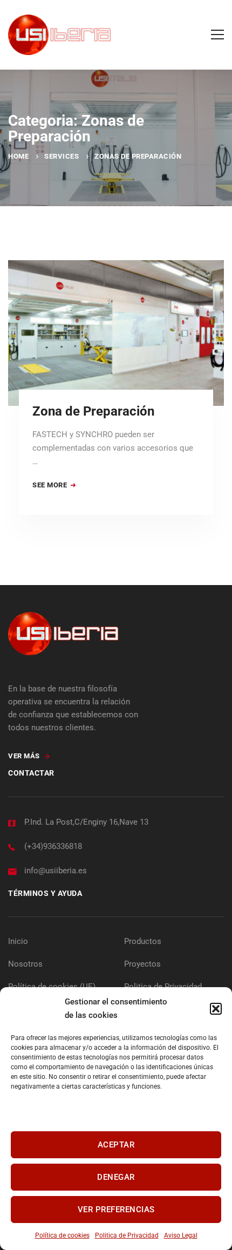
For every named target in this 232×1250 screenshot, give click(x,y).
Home (18, 156)
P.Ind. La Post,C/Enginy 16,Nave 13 (86, 822)
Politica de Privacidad (127, 1235)
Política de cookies (62, 1235)
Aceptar (116, 1145)
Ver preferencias (116, 1209)
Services (61, 156)
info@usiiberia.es (55, 870)
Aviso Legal (180, 1235)
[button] (215, 1008)
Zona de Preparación (93, 411)
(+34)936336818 (53, 846)
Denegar (116, 1177)
